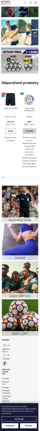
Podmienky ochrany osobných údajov (6, 399)
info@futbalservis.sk (6, 348)
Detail (10, 131)
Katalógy (5, 387)
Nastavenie (19, 419)
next (37, 112)
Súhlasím (28, 426)
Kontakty (5, 378)
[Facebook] (4, 363)
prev (2, 112)
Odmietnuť (10, 426)
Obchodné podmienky (6, 391)
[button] (7, 11)
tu (10, 413)
